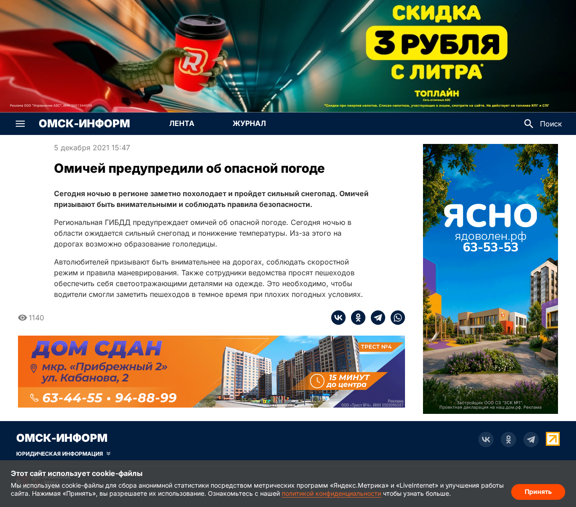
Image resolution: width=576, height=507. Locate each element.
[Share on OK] (355, 317)
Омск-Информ (84, 123)
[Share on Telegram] (375, 317)
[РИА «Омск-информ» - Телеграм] (531, 439)
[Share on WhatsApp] (395, 317)
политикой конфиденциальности (331, 493)
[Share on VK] (338, 317)
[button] (20, 123)
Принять (538, 491)
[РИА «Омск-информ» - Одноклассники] (508, 439)
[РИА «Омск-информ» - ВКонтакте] (486, 439)
